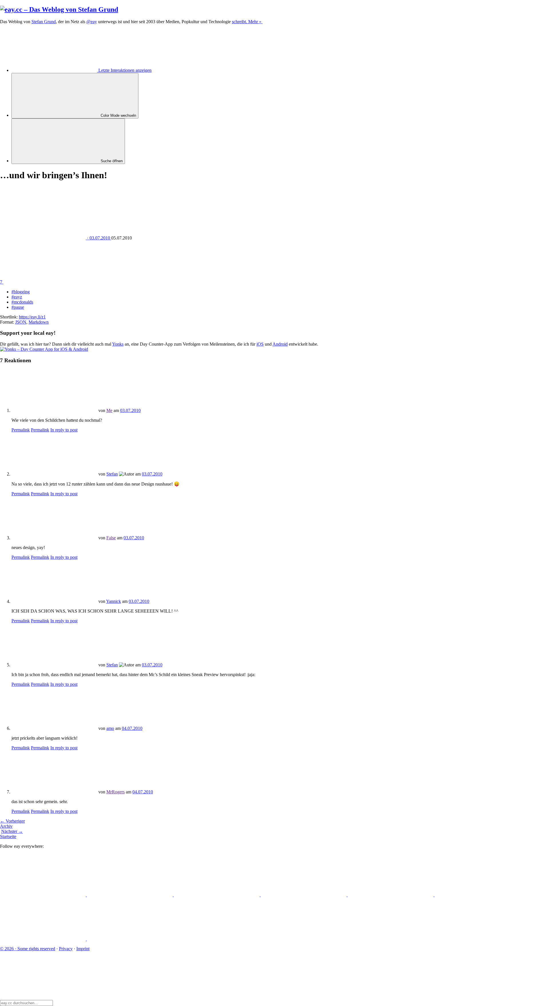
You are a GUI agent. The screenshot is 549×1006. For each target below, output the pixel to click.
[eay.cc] (59, 9)
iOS (260, 344)
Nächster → (12, 831)
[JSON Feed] (43, 938)
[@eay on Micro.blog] (217, 894)
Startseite (8, 836)
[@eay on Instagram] (391, 894)
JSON (20, 322)
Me (109, 410)
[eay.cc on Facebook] (477, 894)
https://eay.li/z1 (32, 316)
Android (280, 344)
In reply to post (63, 429)
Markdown (39, 322)
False (111, 537)
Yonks (118, 344)
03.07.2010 (130, 410)
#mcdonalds (22, 302)
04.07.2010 (132, 728)
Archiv (6, 826)
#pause (17, 307)
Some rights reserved (27, 948)
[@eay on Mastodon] (43, 894)
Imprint (82, 948)
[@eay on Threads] (304, 894)
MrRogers (115, 791)
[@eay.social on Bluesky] (130, 894)
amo (110, 728)
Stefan (112, 474)
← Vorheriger (12, 821)
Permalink (20, 429)
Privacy (66, 948)
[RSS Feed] (130, 938)
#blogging (20, 291)
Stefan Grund (43, 21)
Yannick (113, 601)
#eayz (16, 296)
